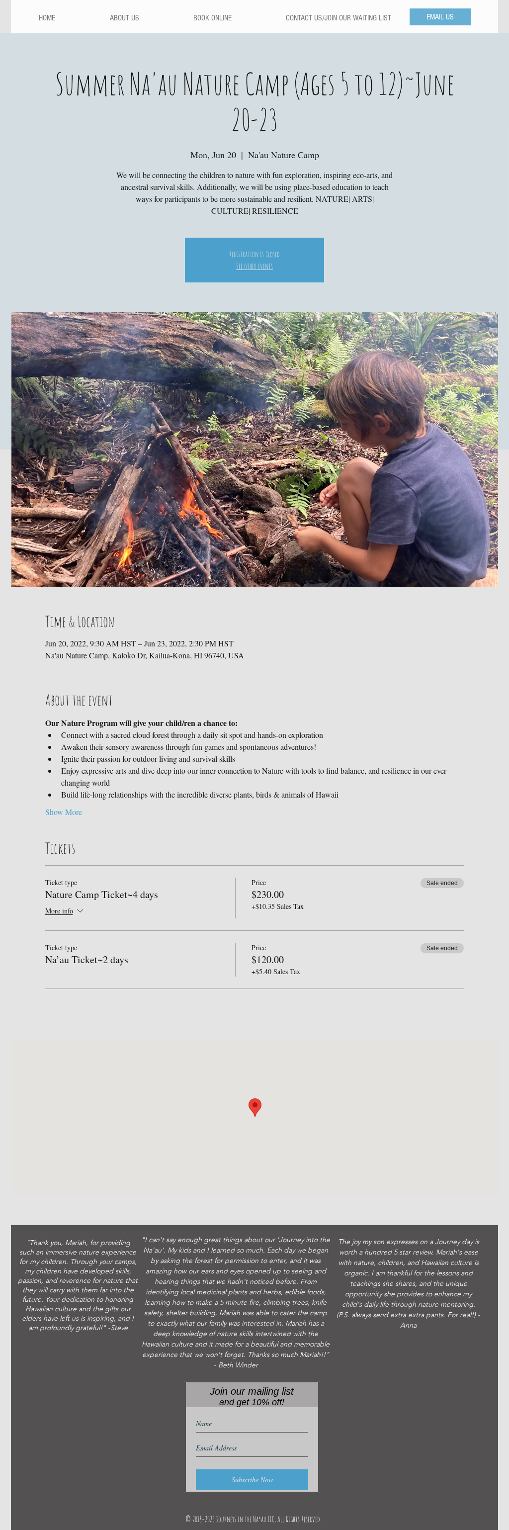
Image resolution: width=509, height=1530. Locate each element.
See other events (254, 266)
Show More (63, 812)
